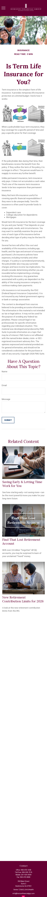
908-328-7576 (27, 872)
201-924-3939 (26, 875)
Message (6, 399)
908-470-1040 (26, 870)
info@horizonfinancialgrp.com (24, 893)
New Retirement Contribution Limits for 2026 (23, 599)
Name (4, 371)
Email (4, 385)
